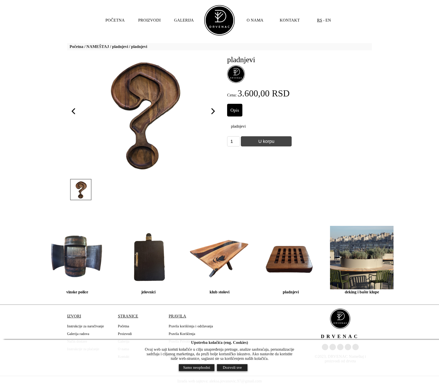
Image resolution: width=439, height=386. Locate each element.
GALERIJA (184, 20)
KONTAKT (290, 20)
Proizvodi (125, 334)
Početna (76, 46)
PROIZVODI (149, 20)
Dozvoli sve (232, 367)
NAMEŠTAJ (97, 46)
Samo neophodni (196, 367)
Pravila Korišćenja (182, 334)
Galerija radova (78, 334)
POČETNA (115, 20)
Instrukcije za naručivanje (85, 326)
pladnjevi (120, 46)
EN (328, 20)
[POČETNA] (219, 20)
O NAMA (255, 20)
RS (319, 20)
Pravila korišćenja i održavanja (191, 326)
